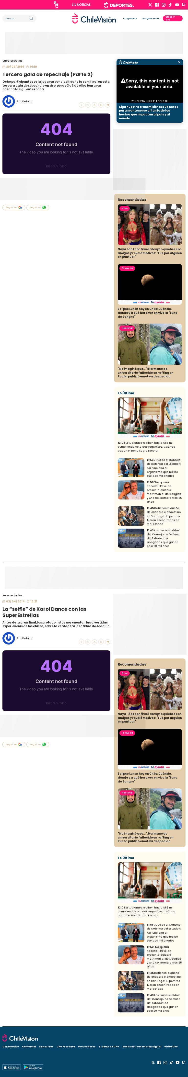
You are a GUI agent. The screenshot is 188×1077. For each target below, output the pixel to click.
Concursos (46, 1046)
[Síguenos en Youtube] (177, 5)
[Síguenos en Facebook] (157, 5)
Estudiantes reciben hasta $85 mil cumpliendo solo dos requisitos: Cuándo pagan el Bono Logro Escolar (146, 447)
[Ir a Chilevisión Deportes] (119, 4)
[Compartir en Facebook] (81, 105)
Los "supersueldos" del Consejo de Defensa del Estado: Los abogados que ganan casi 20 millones (163, 538)
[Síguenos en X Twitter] (150, 5)
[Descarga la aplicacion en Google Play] (11, 1067)
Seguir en (11, 207)
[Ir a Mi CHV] (56, 4)
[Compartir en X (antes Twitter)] (94, 105)
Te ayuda (127, 268)
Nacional (127, 328)
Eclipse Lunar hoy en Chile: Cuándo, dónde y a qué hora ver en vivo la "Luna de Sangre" (147, 312)
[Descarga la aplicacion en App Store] (33, 1067)
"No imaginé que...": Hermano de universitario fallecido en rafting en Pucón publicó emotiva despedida (146, 372)
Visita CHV (171, 1046)
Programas (130, 18)
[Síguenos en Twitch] (184, 5)
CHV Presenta (66, 1046)
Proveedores (86, 1046)
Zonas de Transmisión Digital (141, 1046)
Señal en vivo (170, 18)
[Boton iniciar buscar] (31, 18)
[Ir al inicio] (94, 18)
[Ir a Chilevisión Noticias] (81, 4)
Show (125, 208)
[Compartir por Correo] (107, 105)
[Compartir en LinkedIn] (101, 105)
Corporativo (10, 1046)
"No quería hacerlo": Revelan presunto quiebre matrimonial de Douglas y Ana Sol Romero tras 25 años (164, 492)
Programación (151, 18)
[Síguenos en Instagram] (163, 5)
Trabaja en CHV (109, 1046)
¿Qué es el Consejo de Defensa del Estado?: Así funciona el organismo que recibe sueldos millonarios (164, 467)
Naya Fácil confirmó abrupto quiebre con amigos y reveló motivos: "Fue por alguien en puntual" (150, 253)
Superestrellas (12, 61)
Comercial (29, 1046)
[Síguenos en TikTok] (170, 5)
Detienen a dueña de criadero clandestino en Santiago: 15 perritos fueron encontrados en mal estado (164, 516)
